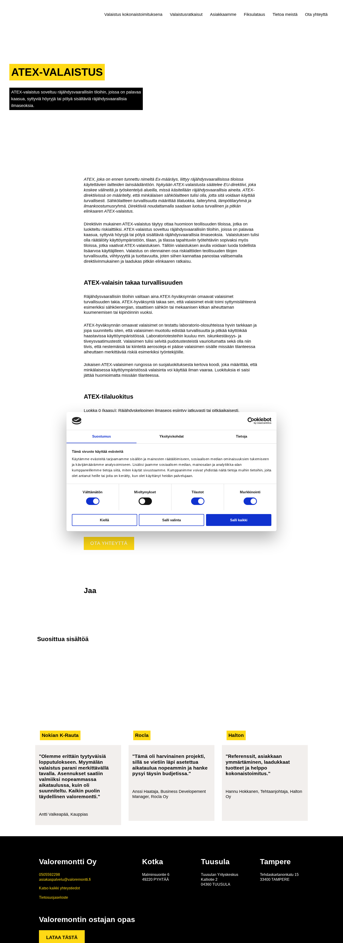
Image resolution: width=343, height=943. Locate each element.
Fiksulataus (254, 14)
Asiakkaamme (223, 14)
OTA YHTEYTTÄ (108, 543)
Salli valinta (171, 520)
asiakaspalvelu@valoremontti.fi (65, 879)
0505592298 (49, 875)
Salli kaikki (238, 520)
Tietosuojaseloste (53, 897)
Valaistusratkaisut (186, 14)
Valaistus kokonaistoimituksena (133, 14)
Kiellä (104, 520)
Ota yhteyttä (316, 14)
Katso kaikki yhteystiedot (59, 888)
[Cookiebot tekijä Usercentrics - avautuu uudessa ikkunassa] (251, 420)
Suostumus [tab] (101, 436)
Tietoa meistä (285, 14)
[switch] (145, 501)
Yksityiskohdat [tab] (171, 436)
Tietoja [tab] (241, 436)
